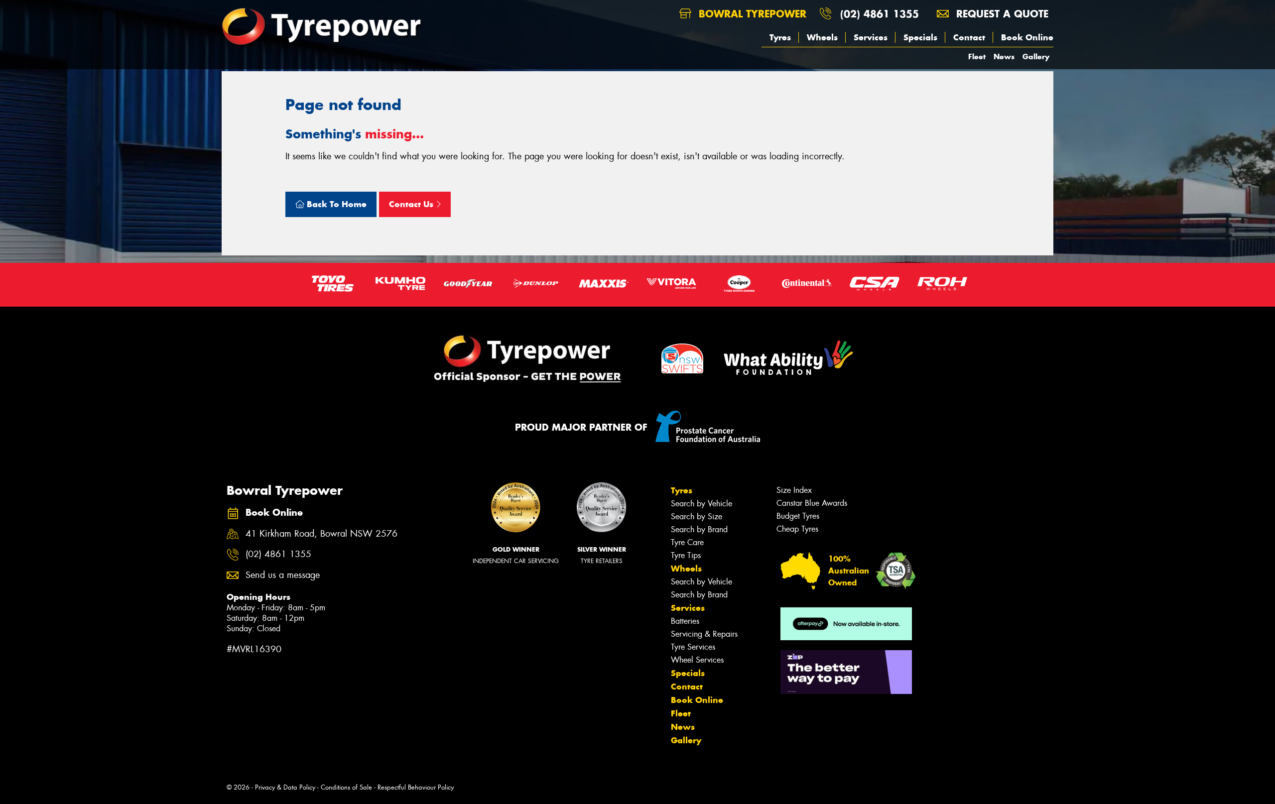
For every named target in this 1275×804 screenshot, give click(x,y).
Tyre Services (693, 647)
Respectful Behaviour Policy (416, 787)
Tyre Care (687, 542)
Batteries (685, 621)
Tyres (780, 37)
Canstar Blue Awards (811, 503)
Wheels (822, 37)
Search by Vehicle (701, 503)
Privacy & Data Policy (285, 787)
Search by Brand (699, 529)
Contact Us (412, 204)
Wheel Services (697, 660)
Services (871, 37)
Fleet (977, 56)
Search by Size (696, 516)
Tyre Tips (686, 555)
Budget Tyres (797, 516)
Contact (969, 37)
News (1004, 56)
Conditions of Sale (346, 787)
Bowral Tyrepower (750, 13)
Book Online (1027, 37)
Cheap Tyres (797, 529)
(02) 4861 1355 (879, 13)
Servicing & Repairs (704, 634)
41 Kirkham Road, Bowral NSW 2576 (321, 534)
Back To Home (335, 204)
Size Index (794, 490)
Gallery (1035, 56)
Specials (920, 37)
